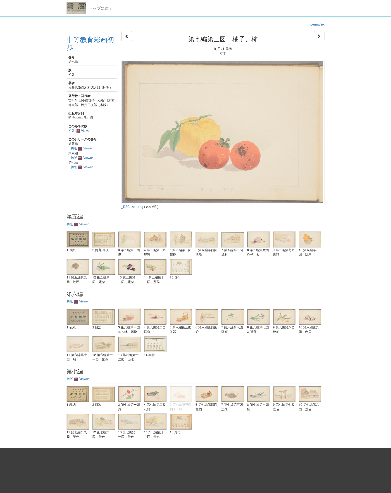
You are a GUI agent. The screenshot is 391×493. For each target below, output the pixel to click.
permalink (317, 24)
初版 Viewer (79, 130)
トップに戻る (100, 8)
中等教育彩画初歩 (90, 43)
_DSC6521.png (132, 206)
